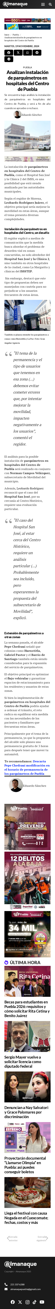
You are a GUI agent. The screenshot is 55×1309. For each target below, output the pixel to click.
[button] (43, 4)
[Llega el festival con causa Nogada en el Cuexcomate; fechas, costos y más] (27, 1192)
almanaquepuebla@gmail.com (25, 1289)
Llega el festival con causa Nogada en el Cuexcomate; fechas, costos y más (26, 1218)
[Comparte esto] (8, 53)
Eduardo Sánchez (32, 114)
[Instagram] (27, 1302)
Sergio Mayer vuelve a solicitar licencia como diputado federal (22, 1062)
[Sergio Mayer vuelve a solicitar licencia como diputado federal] (27, 1036)
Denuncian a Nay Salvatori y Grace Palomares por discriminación (26, 1112)
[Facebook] (13, 1302)
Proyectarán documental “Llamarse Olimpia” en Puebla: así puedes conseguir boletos (25, 1165)
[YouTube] (42, 1302)
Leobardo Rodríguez (30, 488)
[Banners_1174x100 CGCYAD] (27, 20)
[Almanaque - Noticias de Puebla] (15, 4)
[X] (20, 1302)
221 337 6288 (17, 1284)
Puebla (27, 67)
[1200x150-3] (27, 159)
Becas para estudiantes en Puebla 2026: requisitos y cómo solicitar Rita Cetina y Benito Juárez (27, 1009)
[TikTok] (34, 1302)
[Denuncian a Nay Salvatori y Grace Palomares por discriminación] (27, 1086)
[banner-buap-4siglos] (27, 27)
